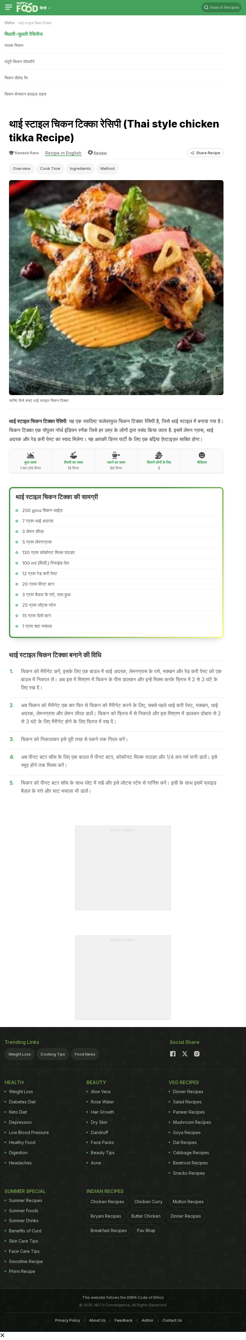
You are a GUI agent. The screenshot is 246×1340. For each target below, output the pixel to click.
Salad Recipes (187, 1101)
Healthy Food (22, 1142)
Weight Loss (19, 1054)
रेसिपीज (9, 23)
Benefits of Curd (25, 1230)
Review (100, 153)
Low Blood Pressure (29, 1132)
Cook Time (50, 168)
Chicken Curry (148, 1201)
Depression (20, 1122)
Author (148, 1320)
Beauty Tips (103, 1152)
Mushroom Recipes (192, 1122)
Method (107, 168)
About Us (97, 1320)
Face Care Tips (24, 1251)
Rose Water (102, 1101)
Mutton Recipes (188, 1201)
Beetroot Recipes (190, 1162)
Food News (85, 1054)
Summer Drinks (23, 1220)
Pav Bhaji (146, 1230)
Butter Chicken (145, 1216)
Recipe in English (63, 152)
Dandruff (99, 1132)
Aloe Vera (100, 1091)
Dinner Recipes (188, 1091)
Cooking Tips (52, 1054)
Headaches (20, 1162)
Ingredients (80, 168)
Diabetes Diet (22, 1101)
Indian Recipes (105, 1191)
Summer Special (25, 1191)
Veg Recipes (184, 1082)
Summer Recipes (25, 1200)
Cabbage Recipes (191, 1152)
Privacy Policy (67, 1320)
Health (14, 1082)
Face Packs (102, 1142)
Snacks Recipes (189, 1173)
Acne (96, 1162)
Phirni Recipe (22, 1271)
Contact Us (172, 1320)
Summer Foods (23, 1210)
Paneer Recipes (189, 1112)
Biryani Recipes (106, 1216)
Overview (22, 168)
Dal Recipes (185, 1142)
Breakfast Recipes (109, 1230)
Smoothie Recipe (26, 1261)
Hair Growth (102, 1112)
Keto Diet (18, 1112)
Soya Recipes (187, 1132)
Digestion (18, 1152)
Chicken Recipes (107, 1201)
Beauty (96, 1082)
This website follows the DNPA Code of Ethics (123, 1297)
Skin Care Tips (23, 1240)
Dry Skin (99, 1122)
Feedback (124, 1320)
